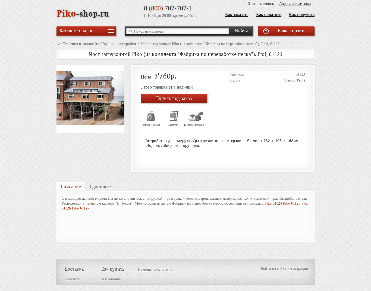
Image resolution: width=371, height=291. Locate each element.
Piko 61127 (80, 208)
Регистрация (297, 269)
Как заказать (236, 14)
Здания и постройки (119, 44)
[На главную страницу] (58, 44)
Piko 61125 (291, 203)
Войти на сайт (272, 269)
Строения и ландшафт (80, 44)
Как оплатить (268, 14)
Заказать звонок (261, 4)
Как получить (302, 14)
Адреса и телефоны (295, 4)
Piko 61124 (273, 203)
